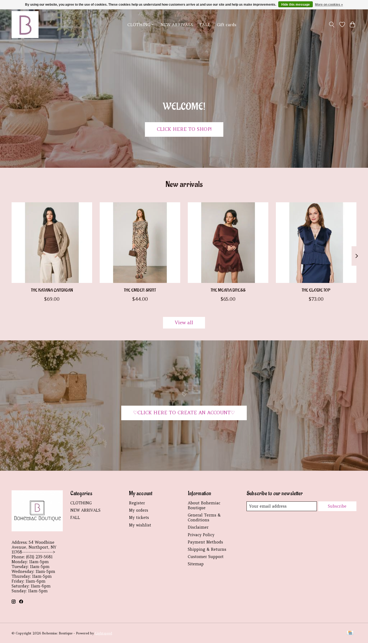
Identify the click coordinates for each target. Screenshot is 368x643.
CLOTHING (81, 503)
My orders (138, 510)
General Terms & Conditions (204, 517)
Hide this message (295, 4)
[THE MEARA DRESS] (228, 242)
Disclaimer (198, 527)
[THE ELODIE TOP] (316, 242)
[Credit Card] (350, 633)
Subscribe (337, 506)
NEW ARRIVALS (177, 24)
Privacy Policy (201, 534)
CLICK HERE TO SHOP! (184, 129)
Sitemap (196, 564)
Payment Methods (205, 542)
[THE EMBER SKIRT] (140, 242)
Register (137, 503)
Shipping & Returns (207, 549)
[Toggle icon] (332, 24)
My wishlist (140, 525)
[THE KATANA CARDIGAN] (52, 242)
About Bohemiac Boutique (204, 505)
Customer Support (206, 556)
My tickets (139, 517)
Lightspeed (103, 633)
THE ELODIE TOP (316, 290)
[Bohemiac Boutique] (25, 24)
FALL (204, 24)
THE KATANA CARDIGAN (52, 290)
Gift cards (226, 24)
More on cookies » (329, 4)
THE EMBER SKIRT (140, 290)
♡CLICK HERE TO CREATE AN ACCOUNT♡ (184, 413)
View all (184, 323)
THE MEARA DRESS (228, 290)
